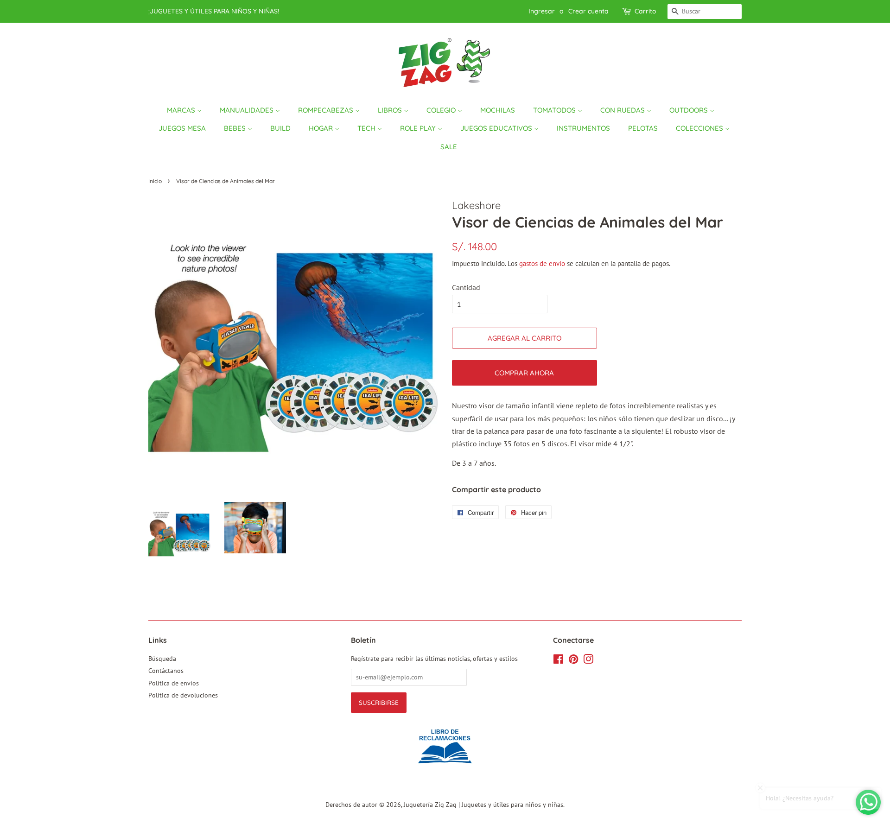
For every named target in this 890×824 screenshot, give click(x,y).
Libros (391, 110)
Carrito (645, 11)
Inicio (155, 180)
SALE (448, 146)
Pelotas (643, 128)
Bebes (236, 128)
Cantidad (466, 287)
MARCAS (182, 110)
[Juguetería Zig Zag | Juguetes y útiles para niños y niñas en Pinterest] (573, 661)
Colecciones (700, 128)
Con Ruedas (623, 110)
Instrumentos (583, 128)
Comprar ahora (524, 372)
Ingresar (541, 11)
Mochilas (497, 110)
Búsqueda (162, 658)
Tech (367, 128)
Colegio (442, 110)
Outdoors (689, 110)
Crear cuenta (588, 11)
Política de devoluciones (183, 695)
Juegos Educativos (497, 128)
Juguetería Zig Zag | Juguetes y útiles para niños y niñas (483, 804)
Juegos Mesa (182, 128)
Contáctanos (166, 670)
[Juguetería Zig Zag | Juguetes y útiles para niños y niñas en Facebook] (558, 661)
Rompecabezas (326, 110)
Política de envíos (173, 683)
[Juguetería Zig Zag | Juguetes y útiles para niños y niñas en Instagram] (588, 661)
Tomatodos (555, 110)
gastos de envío (542, 263)
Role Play (419, 128)
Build (280, 128)
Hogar (322, 128)
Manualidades (247, 110)
